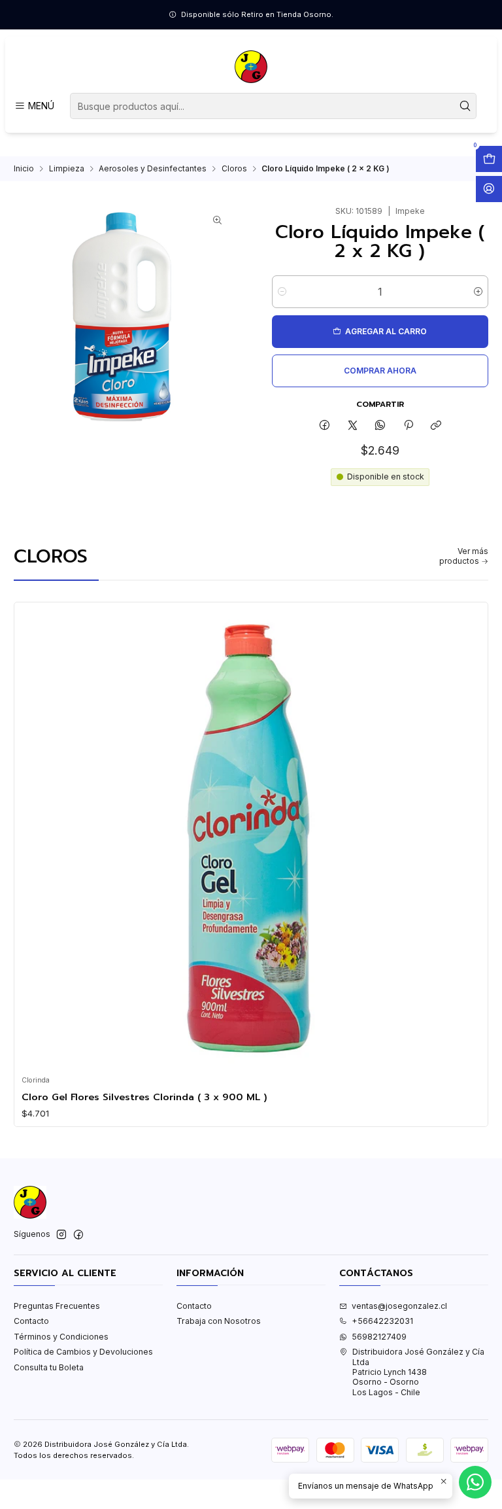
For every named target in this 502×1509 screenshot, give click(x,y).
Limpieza (66, 169)
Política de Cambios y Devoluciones (83, 1352)
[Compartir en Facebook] (325, 425)
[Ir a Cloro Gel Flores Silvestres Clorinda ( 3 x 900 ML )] (251, 839)
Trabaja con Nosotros (218, 1321)
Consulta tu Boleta (49, 1367)
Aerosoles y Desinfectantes (153, 169)
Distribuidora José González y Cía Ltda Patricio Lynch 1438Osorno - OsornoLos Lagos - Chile (418, 1371)
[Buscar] (465, 106)
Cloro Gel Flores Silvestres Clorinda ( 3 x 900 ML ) (144, 1096)
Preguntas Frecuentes (57, 1306)
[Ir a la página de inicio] (251, 66)
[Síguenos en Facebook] (78, 1235)
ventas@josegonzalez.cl (399, 1306)
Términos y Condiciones (61, 1337)
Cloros (234, 169)
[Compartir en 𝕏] (352, 425)
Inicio (24, 169)
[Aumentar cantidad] (478, 291)
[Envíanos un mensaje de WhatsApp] (475, 1482)
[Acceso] (489, 189)
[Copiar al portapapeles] (435, 425)
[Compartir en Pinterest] (408, 425)
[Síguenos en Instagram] (61, 1235)
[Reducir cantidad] (282, 291)
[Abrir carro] (489, 159)
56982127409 (379, 1337)
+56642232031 (382, 1321)
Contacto (31, 1321)
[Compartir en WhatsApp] (380, 425)
